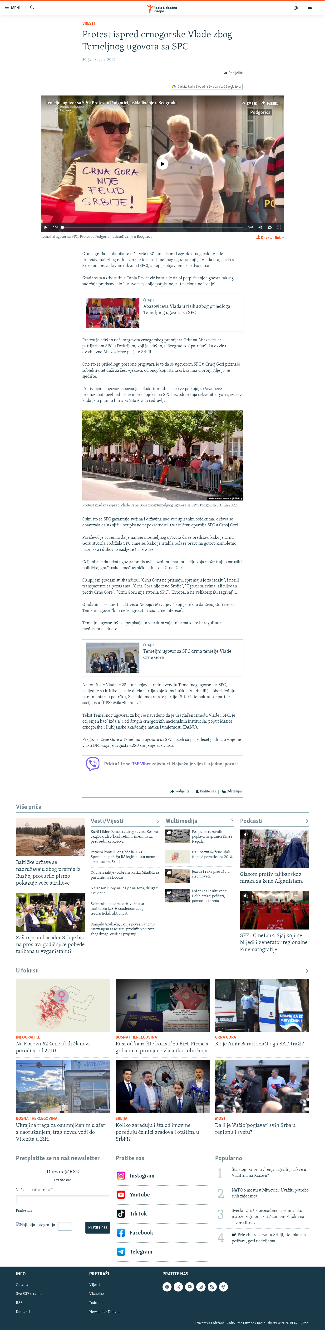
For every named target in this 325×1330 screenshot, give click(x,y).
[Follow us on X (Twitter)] (178, 1286)
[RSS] (212, 1286)
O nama (22, 1285)
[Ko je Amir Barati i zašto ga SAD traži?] (262, 1005)
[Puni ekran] (279, 227)
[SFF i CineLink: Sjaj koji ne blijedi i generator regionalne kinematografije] (274, 910)
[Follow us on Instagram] (200, 1286)
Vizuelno (96, 1294)
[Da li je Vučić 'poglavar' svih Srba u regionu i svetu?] (262, 1086)
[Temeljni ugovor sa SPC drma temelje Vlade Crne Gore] (112, 658)
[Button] (233, 73)
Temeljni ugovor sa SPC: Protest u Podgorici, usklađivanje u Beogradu (111, 103)
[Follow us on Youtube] (189, 1286)
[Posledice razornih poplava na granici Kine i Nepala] (177, 836)
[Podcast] (296, 8)
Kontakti (23, 1312)
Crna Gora (225, 1037)
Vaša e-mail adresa (34, 1190)
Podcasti (251, 821)
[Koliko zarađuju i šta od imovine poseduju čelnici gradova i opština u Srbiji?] (163, 1086)
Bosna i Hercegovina (136, 1037)
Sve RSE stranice (29, 1294)
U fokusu (27, 971)
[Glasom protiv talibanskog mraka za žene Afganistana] (274, 848)
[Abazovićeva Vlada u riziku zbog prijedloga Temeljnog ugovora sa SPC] (112, 313)
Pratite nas (97, 1227)
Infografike (28, 1037)
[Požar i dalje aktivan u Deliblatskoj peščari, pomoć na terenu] (177, 895)
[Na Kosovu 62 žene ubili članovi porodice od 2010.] (177, 856)
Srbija (121, 1119)
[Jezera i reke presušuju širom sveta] (177, 876)
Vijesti (88, 24)
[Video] (310, 8)
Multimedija (181, 821)
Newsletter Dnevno (104, 1312)
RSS (19, 1303)
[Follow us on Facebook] (167, 1286)
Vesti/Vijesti (107, 821)
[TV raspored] (223, 1286)
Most (220, 1119)
